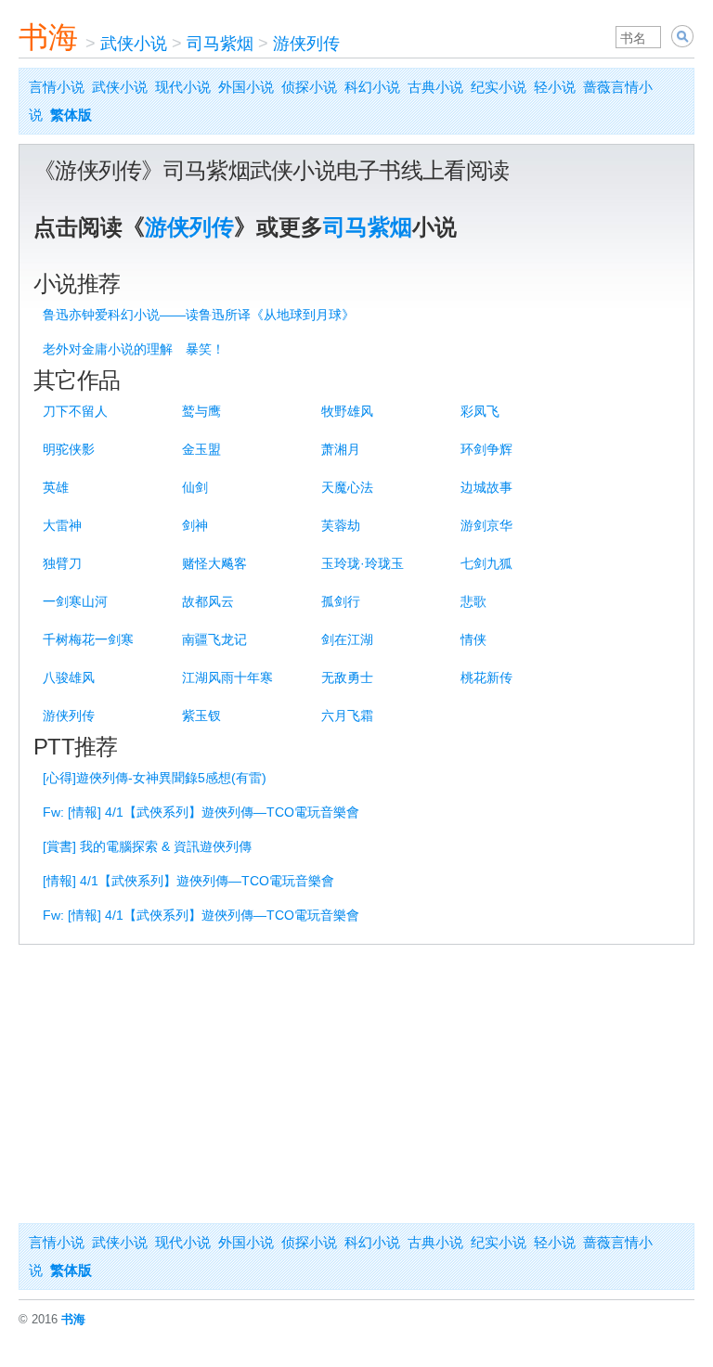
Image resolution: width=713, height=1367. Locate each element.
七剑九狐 (486, 563)
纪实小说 (498, 87)
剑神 (195, 525)
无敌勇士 (347, 677)
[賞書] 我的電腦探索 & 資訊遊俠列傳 (147, 846)
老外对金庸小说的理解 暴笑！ (134, 349)
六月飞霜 (347, 715)
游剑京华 (486, 525)
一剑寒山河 (75, 601)
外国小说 (246, 87)
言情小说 (56, 87)
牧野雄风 (347, 411)
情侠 (473, 639)
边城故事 (486, 487)
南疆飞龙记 (214, 639)
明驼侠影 (69, 449)
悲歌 (473, 601)
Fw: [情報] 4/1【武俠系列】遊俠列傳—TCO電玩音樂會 (201, 812)
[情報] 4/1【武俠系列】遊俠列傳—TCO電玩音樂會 (188, 880)
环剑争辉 (486, 449)
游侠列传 (306, 43)
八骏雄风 (69, 677)
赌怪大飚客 (214, 563)
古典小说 (435, 87)
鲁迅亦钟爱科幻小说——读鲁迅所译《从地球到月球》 (199, 314)
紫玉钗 (201, 715)
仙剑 (195, 487)
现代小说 (183, 87)
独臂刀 (62, 563)
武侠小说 (133, 43)
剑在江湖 (347, 639)
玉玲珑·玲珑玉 (362, 563)
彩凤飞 (479, 411)
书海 (48, 37)
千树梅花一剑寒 (88, 639)
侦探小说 (309, 87)
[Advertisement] (356, 1084)
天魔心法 (347, 487)
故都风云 (208, 601)
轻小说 (555, 87)
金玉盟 (201, 449)
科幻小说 (372, 87)
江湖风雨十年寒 (227, 677)
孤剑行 (340, 601)
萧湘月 (340, 449)
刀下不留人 (75, 411)
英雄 (56, 487)
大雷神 (62, 525)
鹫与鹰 (201, 411)
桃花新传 (486, 677)
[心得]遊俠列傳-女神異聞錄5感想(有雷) (154, 777)
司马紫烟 (220, 43)
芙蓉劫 (340, 525)
